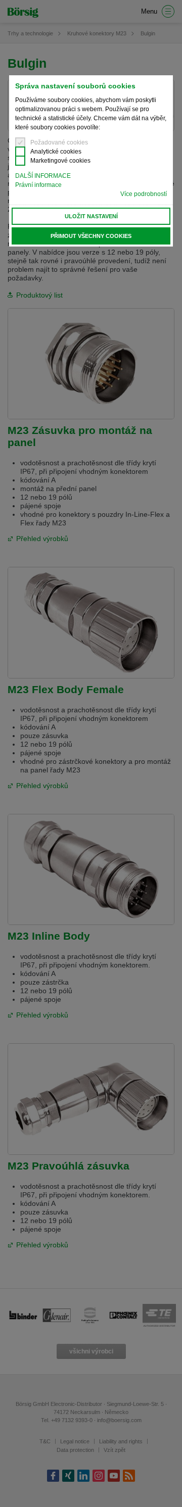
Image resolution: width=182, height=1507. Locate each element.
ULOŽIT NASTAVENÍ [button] (91, 216)
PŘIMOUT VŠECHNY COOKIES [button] (91, 236)
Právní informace (38, 184)
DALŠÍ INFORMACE (43, 175)
